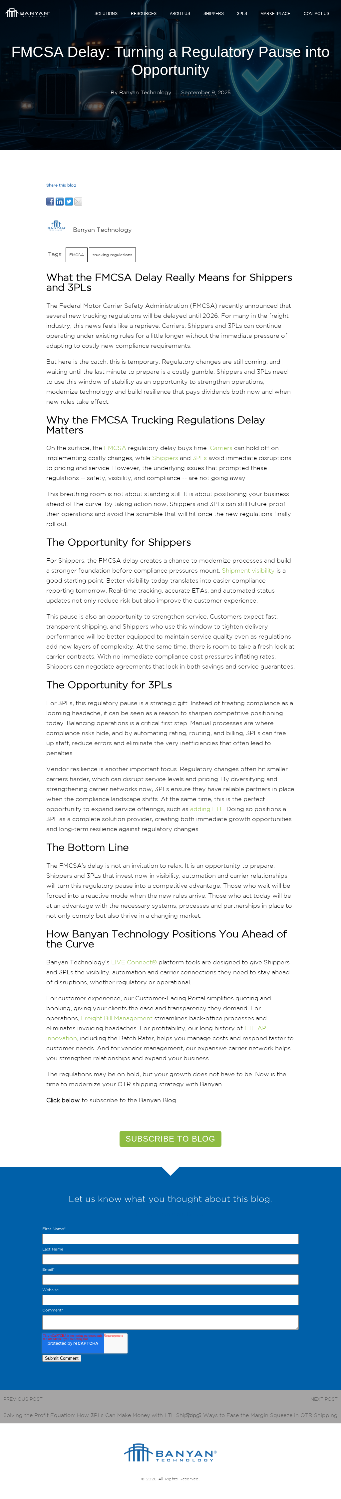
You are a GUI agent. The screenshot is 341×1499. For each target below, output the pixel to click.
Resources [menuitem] (144, 13)
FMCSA (76, 254)
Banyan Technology (145, 92)
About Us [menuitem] (180, 13)
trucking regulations (112, 254)
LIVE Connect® (134, 962)
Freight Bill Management (117, 1018)
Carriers (221, 447)
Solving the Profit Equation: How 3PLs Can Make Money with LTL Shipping (101, 1415)
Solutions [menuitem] (106, 13)
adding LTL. (207, 808)
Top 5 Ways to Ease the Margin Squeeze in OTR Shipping (262, 1415)
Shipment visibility (248, 570)
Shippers (165, 457)
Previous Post (23, 1399)
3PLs (199, 457)
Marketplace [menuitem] (275, 13)
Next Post (324, 1399)
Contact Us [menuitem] (316, 13)
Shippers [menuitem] (213, 13)
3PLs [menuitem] (242, 13)
